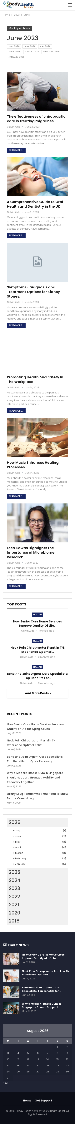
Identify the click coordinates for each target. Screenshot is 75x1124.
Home (27, 1100)
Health (37, 614)
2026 (14, 822)
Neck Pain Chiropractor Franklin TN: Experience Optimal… (38, 650)
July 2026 (14, 46)
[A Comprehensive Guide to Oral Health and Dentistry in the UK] (37, 176)
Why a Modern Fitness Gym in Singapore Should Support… (41, 1005)
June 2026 (30, 46)
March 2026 (32, 51)
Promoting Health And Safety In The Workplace (35, 379)
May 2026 (45, 46)
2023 (14, 888)
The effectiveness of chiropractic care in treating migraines (36, 118)
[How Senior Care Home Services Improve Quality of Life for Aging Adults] (11, 959)
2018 (14, 921)
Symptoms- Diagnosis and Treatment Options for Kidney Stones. (33, 292)
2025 (14, 872)
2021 (14, 904)
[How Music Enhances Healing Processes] (37, 437)
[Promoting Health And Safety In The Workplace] (37, 352)
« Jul (5, 1083)
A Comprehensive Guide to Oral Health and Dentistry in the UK (35, 204)
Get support (43, 1100)
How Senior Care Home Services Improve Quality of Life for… (43, 956)
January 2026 (16, 57)
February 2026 (51, 51)
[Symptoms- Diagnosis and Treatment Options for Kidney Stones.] (37, 262)
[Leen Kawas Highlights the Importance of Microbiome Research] (37, 522)
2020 (14, 913)
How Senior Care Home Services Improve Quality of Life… (37, 623)
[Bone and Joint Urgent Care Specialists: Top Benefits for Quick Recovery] (11, 992)
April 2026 (14, 51)
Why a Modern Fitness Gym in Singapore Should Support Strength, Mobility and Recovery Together (35, 777)
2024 (14, 880)
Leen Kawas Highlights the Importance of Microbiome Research (30, 552)
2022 (14, 896)
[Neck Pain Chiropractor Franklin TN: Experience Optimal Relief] (11, 975)
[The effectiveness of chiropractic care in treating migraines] (37, 91)
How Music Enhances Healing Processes (33, 464)
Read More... (16, 150)
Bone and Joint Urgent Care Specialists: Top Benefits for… (37, 676)
